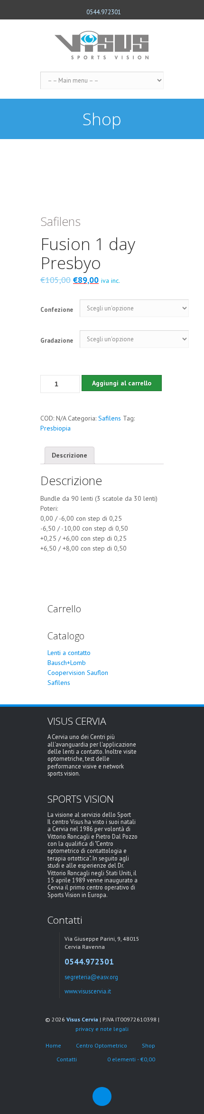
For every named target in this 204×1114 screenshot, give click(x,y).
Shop (148, 1045)
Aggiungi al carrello (121, 383)
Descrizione (69, 455)
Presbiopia (55, 428)
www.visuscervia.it (88, 991)
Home (53, 1045)
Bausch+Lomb (66, 662)
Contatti (66, 1059)
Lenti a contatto (69, 652)
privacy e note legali (102, 1028)
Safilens (109, 418)
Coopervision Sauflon (77, 672)
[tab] (69, 455)
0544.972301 (103, 12)
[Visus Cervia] (102, 45)
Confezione (56, 310)
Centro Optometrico (101, 1045)
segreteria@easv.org (91, 977)
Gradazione (56, 341)
